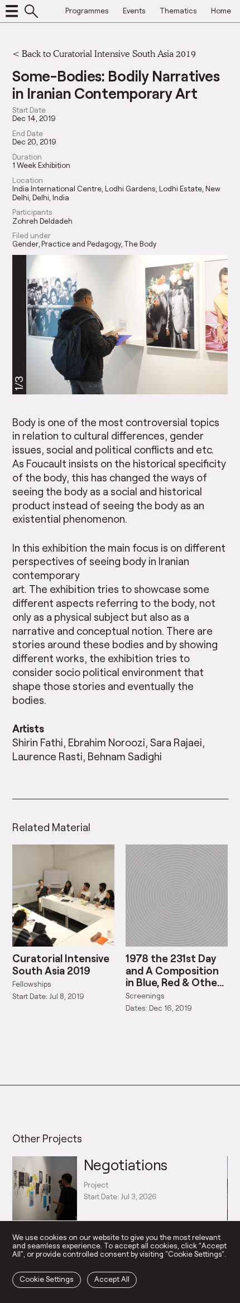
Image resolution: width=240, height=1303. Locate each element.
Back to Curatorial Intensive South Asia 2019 (109, 53)
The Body (140, 244)
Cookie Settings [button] (47, 1279)
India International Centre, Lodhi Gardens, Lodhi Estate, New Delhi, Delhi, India (116, 193)
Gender (25, 244)
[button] (213, 325)
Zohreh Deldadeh (42, 221)
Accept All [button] (111, 1279)
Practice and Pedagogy (81, 244)
